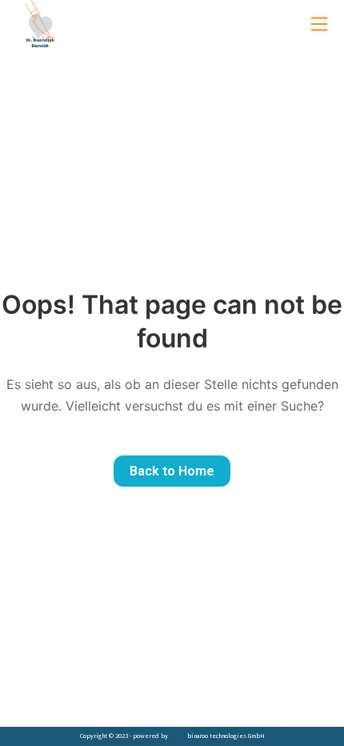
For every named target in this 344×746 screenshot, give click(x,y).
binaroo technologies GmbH (226, 736)
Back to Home (172, 471)
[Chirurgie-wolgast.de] (40, 24)
